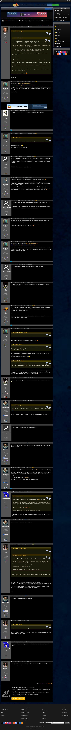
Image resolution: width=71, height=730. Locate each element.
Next (49, 25)
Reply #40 (12, 400)
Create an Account (65, 710)
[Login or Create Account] (66, 1)
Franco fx (5, 117)
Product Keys (64, 712)
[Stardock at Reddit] (58, 54)
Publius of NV (5, 407)
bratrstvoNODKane (6, 207)
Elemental (22, 709)
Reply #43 (12, 467)
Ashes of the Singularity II (25, 707)
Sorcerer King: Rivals (24, 719)
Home (3, 17)
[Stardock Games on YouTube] (61, 52)
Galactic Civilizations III (24, 17)
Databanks (24, 4)
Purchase (55, 4)
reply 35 (25, 332)
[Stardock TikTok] (62, 54)
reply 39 (20, 405)
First (40, 25)
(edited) (36, 81)
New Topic (48, 8)
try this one (26, 477)
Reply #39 (12, 377)
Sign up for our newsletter (45, 722)
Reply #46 (12, 544)
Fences (2, 712)
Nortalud (5, 163)
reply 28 (20, 137)
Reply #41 (14, 425)
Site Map (42, 728)
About (43, 707)
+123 (5, 319)
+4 (5, 40)
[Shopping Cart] (68, 1)
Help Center (64, 707)
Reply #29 (12, 133)
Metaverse (43, 4)
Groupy (2, 716)
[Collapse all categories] (69, 24)
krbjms (5, 289)
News (18, 0)
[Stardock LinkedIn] (64, 54)
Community (14, 0)
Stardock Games (7, 17)
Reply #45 (12, 519)
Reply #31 (12, 177)
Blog (21, 0)
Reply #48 (12, 620)
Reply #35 (14, 264)
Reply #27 (12, 81)
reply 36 (20, 344)
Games (9, 0)
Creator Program (45, 716)
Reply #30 (12, 156)
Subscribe (67, 722)
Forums (43, 719)
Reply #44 (14, 491)
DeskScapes (3, 713)
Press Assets (44, 715)
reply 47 (20, 624)
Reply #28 (12, 110)
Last (51, 25)
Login (13, 10)
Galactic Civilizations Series (15, 17)
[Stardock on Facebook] (59, 52)
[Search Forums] (70, 1)
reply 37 (22, 360)
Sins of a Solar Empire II (25, 712)
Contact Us (44, 718)
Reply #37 (12, 305)
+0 (5, 170)
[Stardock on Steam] (67, 52)
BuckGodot (5, 88)
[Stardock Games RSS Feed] (66, 54)
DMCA (39, 728)
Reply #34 (12, 241)
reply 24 (21, 38)
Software (5, 0)
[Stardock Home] (1, 1)
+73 (5, 95)
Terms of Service (34, 728)
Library (37, 4)
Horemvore (5, 312)
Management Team (45, 710)
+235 (5, 413)
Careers (43, 712)
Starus (5, 33)
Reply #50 (12, 661)
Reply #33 (12, 218)
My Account (64, 709)
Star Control (23, 713)
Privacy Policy (29, 728)
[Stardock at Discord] (60, 54)
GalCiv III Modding (32, 17)
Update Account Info (65, 715)
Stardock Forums (30, 519)
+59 (5, 124)
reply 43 (21, 496)
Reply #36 (12, 282)
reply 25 (22, 31)
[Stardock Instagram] (65, 52)
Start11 (2, 710)
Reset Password (65, 713)
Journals (31, 4)
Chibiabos (5, 184)
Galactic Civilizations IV (24, 710)
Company (44, 706)
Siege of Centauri (24, 718)
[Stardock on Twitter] (57, 52)
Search (10, 10)
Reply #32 (14, 200)
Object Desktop (3, 707)
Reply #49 (14, 641)
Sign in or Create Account (18, 698)
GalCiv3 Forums (32, 26)
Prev (42, 25)
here (37, 469)
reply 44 (25, 548)
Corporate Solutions (4, 709)
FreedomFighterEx (5, 498)
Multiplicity (3, 715)
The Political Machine (24, 715)
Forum (49, 4)
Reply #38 (12, 328)
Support (25, 0)
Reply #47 (12, 595)
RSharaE (5, 551)
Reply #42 (12, 443)
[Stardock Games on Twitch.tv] (63, 52)
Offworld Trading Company (25, 716)
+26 (5, 296)
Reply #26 (12, 26)
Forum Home (5, 10)
